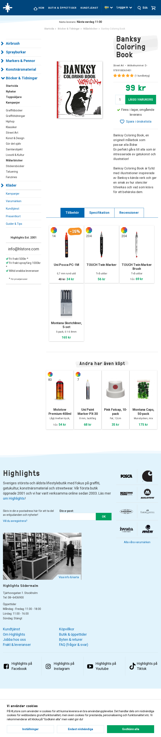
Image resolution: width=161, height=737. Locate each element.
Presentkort (13, 216)
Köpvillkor (66, 629)
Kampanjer (12, 193)
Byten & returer (70, 639)
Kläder (11, 185)
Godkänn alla (130, 729)
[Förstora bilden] (79, 89)
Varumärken (13, 201)
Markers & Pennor (20, 61)
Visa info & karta (69, 577)
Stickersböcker (15, 166)
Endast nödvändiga (80, 729)
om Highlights (14, 498)
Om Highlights (14, 634)
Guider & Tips (14, 223)
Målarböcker (14, 160)
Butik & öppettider (62, 7)
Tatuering (12, 171)
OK (104, 516)
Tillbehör (72, 213)
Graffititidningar (15, 115)
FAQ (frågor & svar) (73, 645)
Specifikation (99, 213)
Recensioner (129, 213)
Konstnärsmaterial (21, 69)
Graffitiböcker (14, 110)
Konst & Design (15, 138)
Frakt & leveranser (17, 645)
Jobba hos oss (14, 639)
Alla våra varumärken (137, 542)
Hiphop (10, 121)
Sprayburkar (16, 52)
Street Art (12, 132)
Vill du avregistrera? (15, 520)
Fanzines (11, 177)
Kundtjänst (89, 7)
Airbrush (13, 43)
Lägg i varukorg (140, 99)
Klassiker (11, 127)
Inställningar (30, 729)
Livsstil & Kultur (15, 154)
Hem (41, 7)
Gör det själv (13, 143)
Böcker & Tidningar (22, 78)
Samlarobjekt (14, 149)
